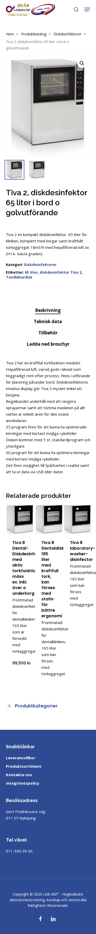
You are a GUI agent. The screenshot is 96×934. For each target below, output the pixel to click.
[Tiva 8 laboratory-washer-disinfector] (77, 519)
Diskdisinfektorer (67, 34)
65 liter (31, 272)
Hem (10, 34)
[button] (87, 9)
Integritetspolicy (22, 783)
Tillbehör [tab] (48, 333)
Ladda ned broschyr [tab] (48, 344)
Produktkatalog (33, 34)
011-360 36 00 (19, 851)
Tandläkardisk (19, 277)
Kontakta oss (19, 774)
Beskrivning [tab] (48, 310)
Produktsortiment (23, 766)
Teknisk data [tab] (48, 321)
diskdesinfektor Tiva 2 (60, 272)
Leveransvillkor (20, 757)
